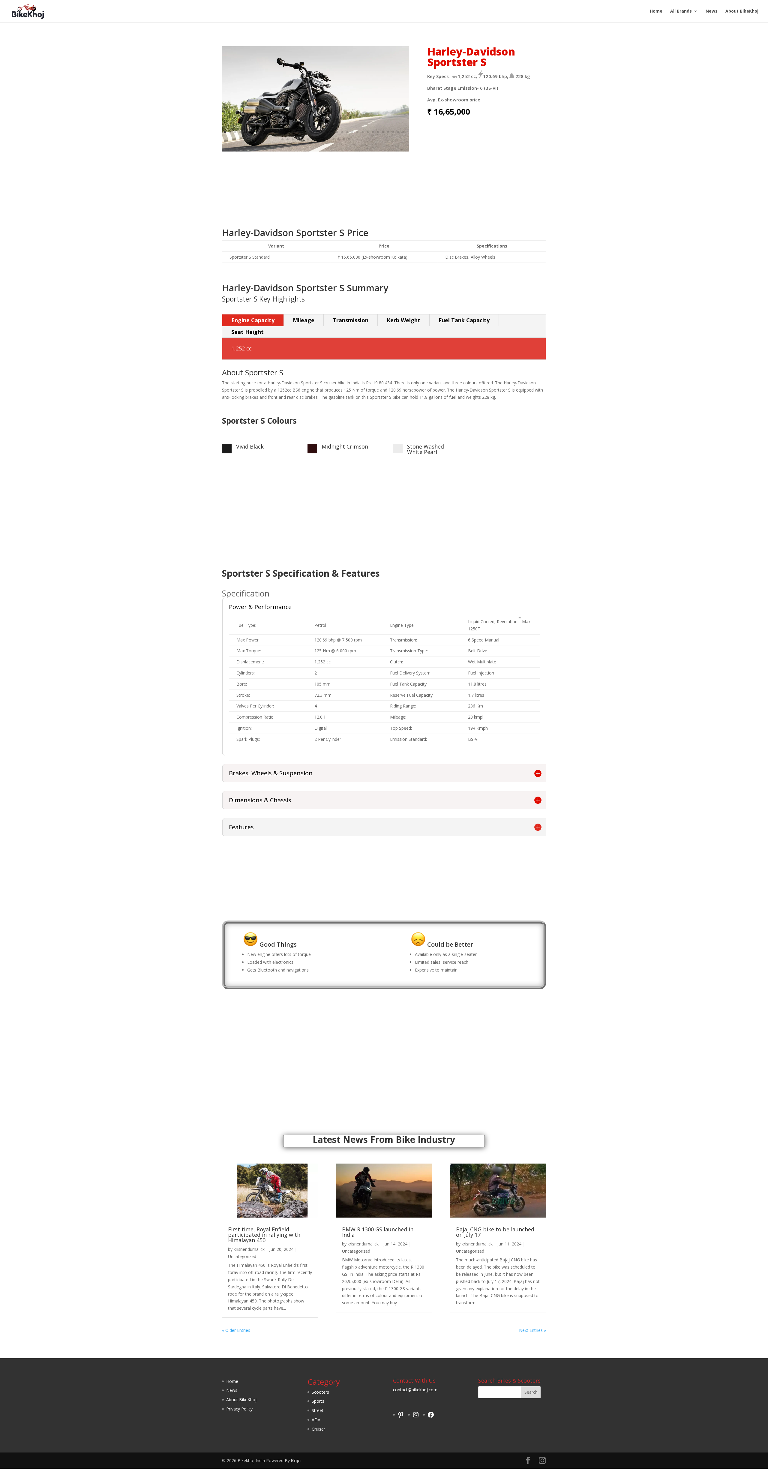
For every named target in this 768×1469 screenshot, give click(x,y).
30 (373, 132)
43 (313, 139)
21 (327, 132)
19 (317, 132)
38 (287, 139)
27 (357, 132)
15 (296, 132)
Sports (318, 1401)
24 (342, 132)
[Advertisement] (384, 190)
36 (403, 132)
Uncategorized (242, 1256)
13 (286, 132)
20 (322, 132)
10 (271, 132)
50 (349, 139)
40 (298, 139)
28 (363, 132)
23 (337, 132)
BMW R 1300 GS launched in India (377, 1232)
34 (393, 132)
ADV (316, 1419)
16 (301, 132)
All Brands (681, 11)
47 (333, 139)
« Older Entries (236, 1330)
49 (344, 139)
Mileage (303, 320)
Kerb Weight (403, 320)
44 (318, 139)
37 (282, 139)
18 (311, 132)
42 (308, 139)
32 (383, 132)
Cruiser (318, 1429)
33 (388, 132)
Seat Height (247, 331)
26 (352, 132)
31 (378, 132)
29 (368, 132)
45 (323, 139)
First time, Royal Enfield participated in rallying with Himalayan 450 (264, 1235)
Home (656, 11)
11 (276, 132)
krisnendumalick (249, 1249)
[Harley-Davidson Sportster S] (315, 150)
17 (306, 132)
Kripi (296, 1460)
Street (317, 1410)
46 (328, 139)
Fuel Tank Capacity (464, 320)
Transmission (350, 320)
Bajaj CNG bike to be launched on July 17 (495, 1232)
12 (281, 132)
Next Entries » (532, 1330)
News (712, 11)
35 (398, 132)
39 (293, 139)
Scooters (320, 1392)
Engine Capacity (252, 320)
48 (339, 139)
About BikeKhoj (741, 11)
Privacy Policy (239, 1409)
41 (303, 139)
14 (291, 132)
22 (332, 132)
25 (347, 132)
